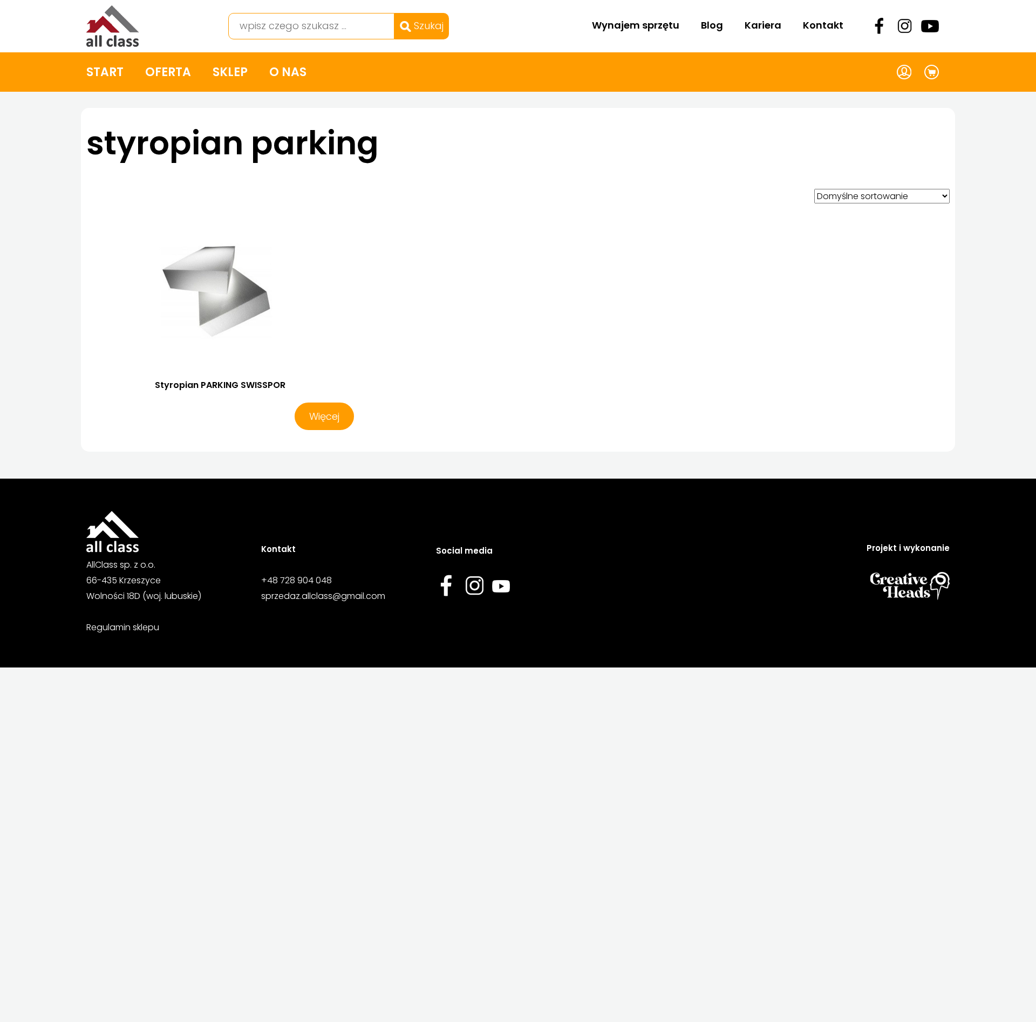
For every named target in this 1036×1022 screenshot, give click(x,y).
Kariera (763, 25)
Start (105, 72)
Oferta (168, 72)
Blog (712, 25)
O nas (287, 72)
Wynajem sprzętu (635, 25)
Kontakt (823, 25)
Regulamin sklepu (122, 627)
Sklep (230, 72)
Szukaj (427, 25)
